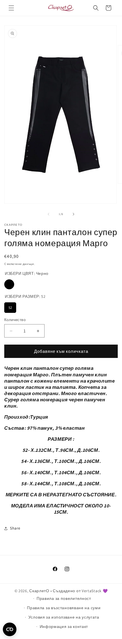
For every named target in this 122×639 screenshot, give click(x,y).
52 (10, 307)
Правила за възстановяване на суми (63, 607)
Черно (9, 284)
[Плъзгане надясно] (73, 214)
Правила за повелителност (64, 598)
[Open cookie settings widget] (9, 629)
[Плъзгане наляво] (48, 214)
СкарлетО (39, 590)
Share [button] (15, 528)
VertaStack (92, 590)
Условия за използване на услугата (63, 617)
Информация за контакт (64, 626)
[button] (11, 8)
